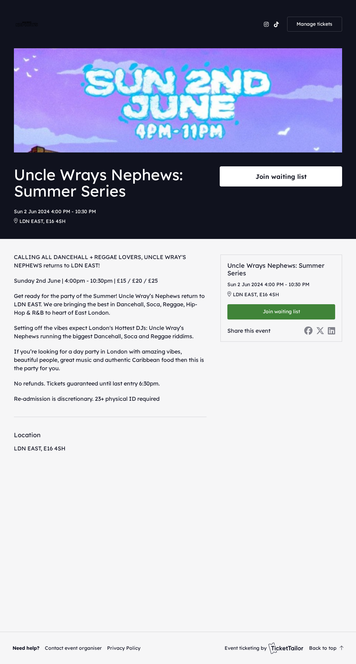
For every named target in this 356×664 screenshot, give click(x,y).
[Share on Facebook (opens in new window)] (308, 330)
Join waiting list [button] (281, 176)
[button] (73, 648)
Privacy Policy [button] (123, 648)
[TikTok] (276, 24)
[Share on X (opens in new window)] (320, 330)
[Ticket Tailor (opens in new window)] (285, 648)
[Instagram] (266, 24)
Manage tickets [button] (314, 24)
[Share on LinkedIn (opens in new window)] (331, 330)
